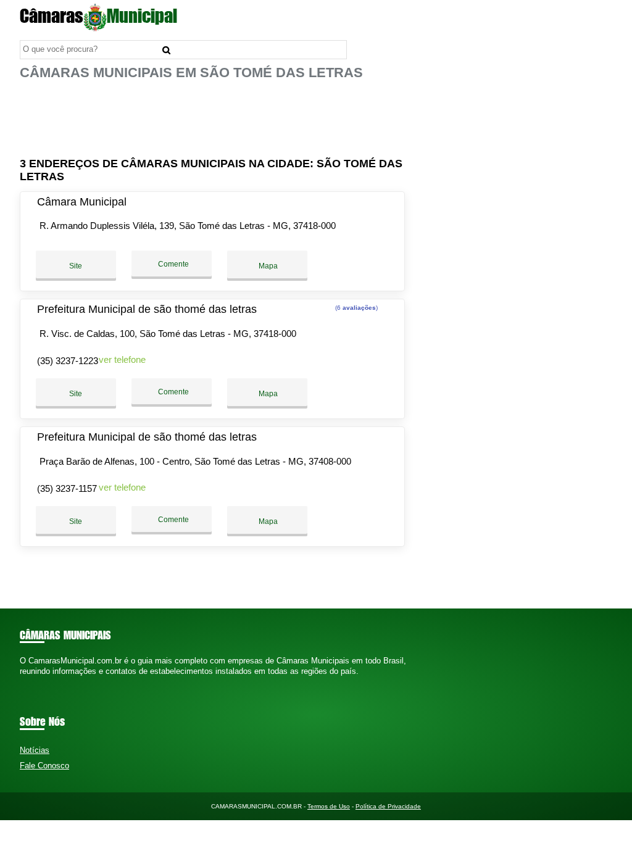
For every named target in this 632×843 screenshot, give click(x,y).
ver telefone (122, 359)
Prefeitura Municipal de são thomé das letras (147, 309)
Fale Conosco (44, 765)
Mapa (267, 266)
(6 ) (355, 307)
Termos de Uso (328, 806)
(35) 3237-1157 (67, 488)
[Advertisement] (214, 119)
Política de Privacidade (388, 806)
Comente (172, 264)
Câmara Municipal (82, 202)
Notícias (34, 750)
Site (75, 266)
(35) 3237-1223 (67, 360)
